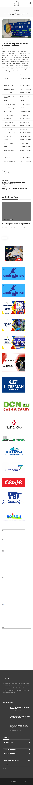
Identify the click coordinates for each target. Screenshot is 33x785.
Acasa (5, 13)
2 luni (11, 720)
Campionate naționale (7, 41)
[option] (16, 215)
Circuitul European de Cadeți (17, 760)
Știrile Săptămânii (15, 13)
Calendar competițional (17, 746)
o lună (11, 711)
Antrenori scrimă (17, 742)
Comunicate (17, 764)
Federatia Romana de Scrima (8, 227)
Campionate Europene (17, 749)
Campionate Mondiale (17, 753)
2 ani (15, 227)
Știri (9, 13)
